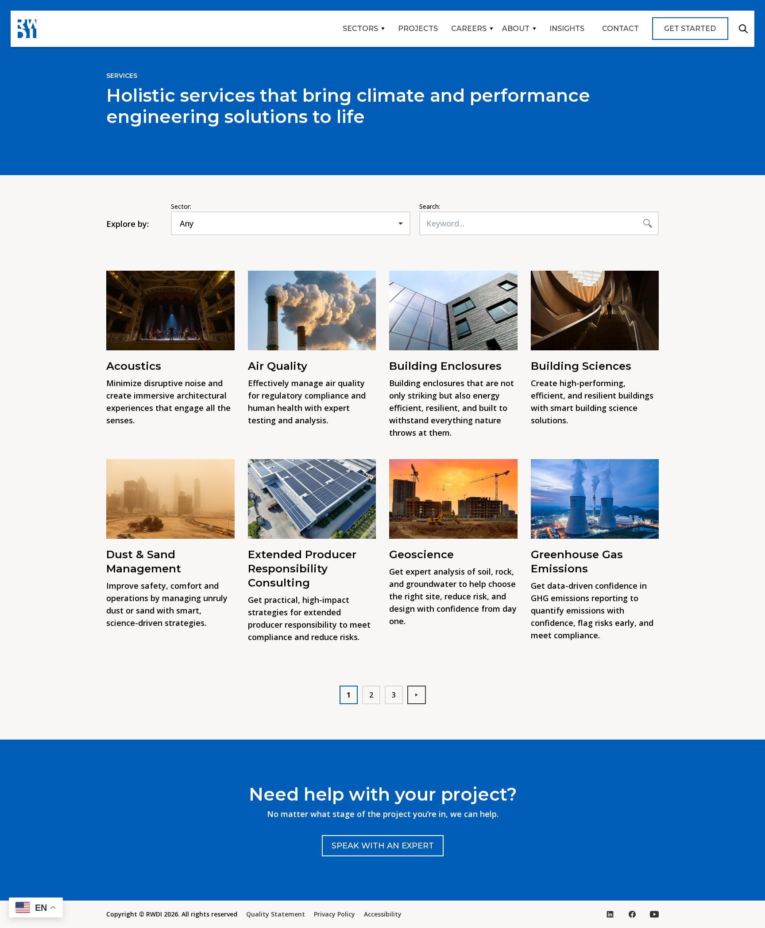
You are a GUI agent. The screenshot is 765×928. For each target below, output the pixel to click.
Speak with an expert (383, 846)
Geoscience (421, 554)
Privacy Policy (334, 914)
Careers (469, 28)
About (515, 28)
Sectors (360, 28)
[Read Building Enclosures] (453, 310)
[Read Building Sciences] (595, 310)
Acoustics (133, 366)
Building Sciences (581, 366)
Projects (418, 28)
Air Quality (277, 366)
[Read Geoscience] (453, 499)
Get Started (690, 28)
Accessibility (383, 914)
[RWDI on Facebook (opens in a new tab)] (632, 914)
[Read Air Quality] (312, 310)
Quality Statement (275, 914)
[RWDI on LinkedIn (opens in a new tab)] (610, 914)
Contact (620, 28)
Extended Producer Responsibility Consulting (302, 568)
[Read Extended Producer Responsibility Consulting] (312, 499)
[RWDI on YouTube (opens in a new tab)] (654, 914)
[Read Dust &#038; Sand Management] (170, 499)
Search (743, 28)
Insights (566, 28)
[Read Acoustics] (170, 310)
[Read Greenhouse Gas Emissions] (595, 499)
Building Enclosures (447, 366)
